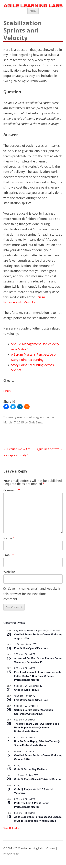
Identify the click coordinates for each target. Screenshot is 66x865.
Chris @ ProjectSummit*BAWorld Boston (37, 779)
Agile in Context (50, 449)
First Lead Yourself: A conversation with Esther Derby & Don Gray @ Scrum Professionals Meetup (37, 675)
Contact (50, 848)
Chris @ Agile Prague (26, 689)
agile (39, 417)
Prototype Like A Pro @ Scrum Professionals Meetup (31, 804)
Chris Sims (35, 422)
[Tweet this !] (13, 406)
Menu (33, 10)
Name (9, 538)
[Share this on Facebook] (6, 406)
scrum (47, 417)
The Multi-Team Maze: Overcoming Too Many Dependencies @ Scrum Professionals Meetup (36, 727)
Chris (7, 391)
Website (9, 572)
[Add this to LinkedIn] (20, 406)
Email (8, 555)
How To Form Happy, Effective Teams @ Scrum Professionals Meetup (37, 743)
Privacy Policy (11, 853)
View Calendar (11, 828)
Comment (11, 490)
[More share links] (27, 406)
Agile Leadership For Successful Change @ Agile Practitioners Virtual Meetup (38, 818)
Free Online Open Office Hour (31, 648)
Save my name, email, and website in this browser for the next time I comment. (32, 593)
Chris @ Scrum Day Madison (30, 769)
